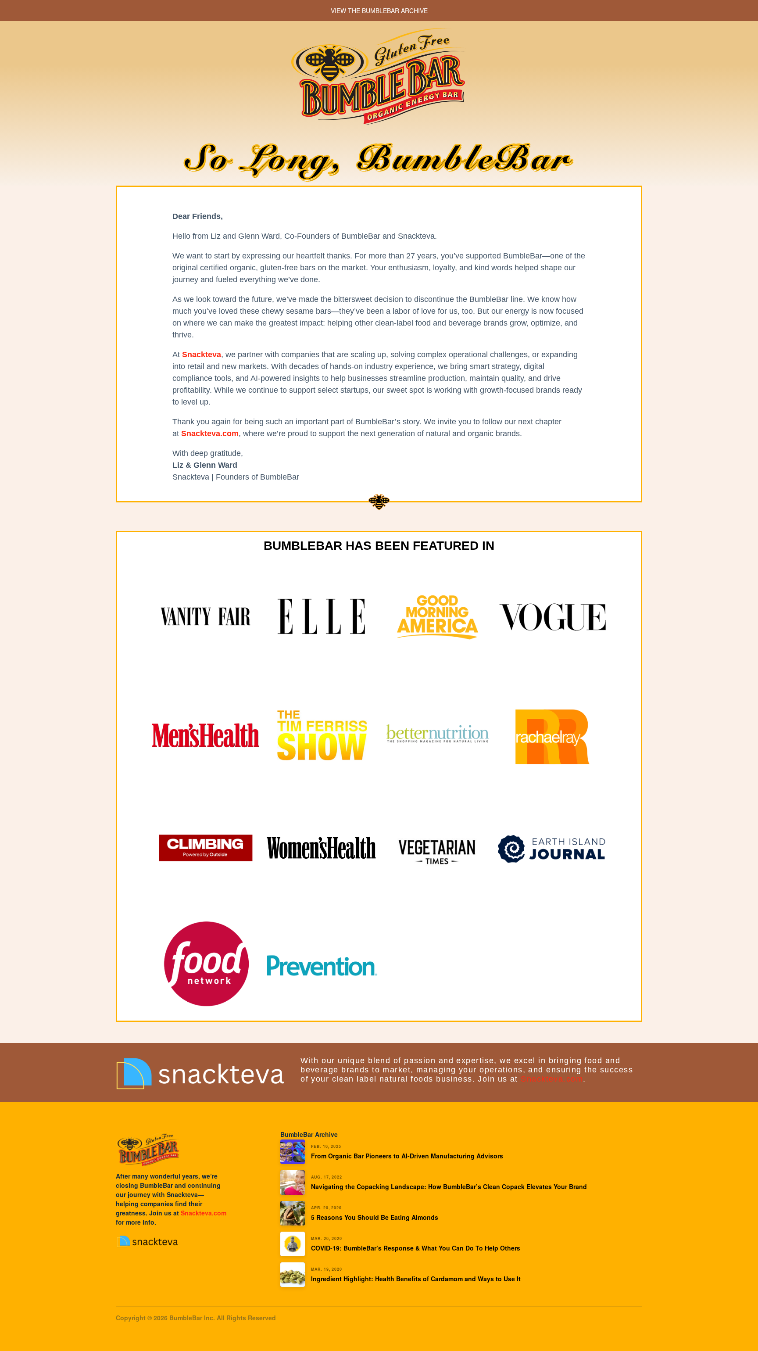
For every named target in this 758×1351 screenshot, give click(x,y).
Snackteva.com (552, 1079)
